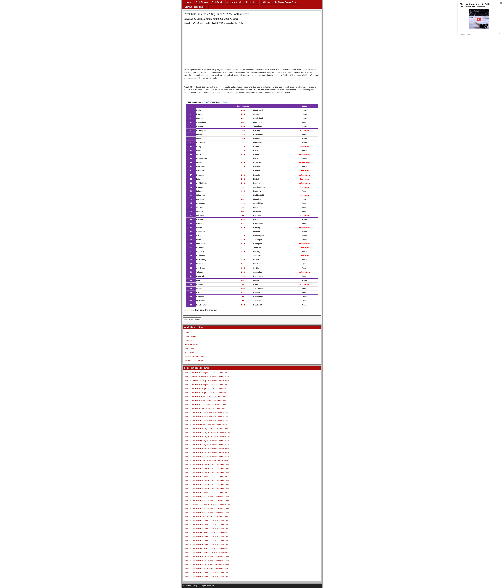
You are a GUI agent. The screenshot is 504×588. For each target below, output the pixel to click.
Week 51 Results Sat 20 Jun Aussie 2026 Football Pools (206, 417)
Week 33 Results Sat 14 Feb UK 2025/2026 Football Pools (207, 489)
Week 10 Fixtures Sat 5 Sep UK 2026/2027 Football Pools (207, 381)
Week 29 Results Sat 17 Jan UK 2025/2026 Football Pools (207, 509)
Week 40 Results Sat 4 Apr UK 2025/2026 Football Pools (206, 461)
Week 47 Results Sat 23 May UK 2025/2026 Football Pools (207, 433)
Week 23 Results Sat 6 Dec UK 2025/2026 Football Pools (207, 533)
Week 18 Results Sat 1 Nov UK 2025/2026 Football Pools (207, 553)
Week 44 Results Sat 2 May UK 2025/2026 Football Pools (207, 445)
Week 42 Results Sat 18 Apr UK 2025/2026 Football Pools (207, 453)
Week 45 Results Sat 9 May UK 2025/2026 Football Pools (207, 441)
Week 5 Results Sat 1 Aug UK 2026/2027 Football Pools (206, 393)
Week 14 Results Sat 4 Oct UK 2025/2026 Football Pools (206, 569)
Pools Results (217, 2)
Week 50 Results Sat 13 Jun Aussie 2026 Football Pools (206, 421)
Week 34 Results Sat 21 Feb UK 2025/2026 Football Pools (207, 485)
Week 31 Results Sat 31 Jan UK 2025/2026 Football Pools (207, 497)
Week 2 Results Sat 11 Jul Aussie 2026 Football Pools (205, 405)
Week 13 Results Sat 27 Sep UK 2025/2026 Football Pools (207, 573)
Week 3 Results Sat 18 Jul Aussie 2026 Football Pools (205, 401)
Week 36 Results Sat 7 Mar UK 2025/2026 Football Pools (206, 477)
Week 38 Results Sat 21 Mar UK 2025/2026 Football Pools (207, 469)
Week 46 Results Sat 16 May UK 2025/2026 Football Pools (207, 437)
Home (188, 2)
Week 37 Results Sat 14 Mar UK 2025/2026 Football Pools (207, 473)
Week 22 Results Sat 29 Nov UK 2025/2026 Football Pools (207, 537)
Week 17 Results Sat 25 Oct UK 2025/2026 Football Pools (207, 557)
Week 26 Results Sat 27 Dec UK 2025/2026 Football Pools (207, 521)
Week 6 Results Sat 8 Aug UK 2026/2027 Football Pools (206, 389)
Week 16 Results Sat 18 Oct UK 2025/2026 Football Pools (207, 561)
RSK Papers (266, 2)
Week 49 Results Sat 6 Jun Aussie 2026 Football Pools (206, 425)
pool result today (307, 72)
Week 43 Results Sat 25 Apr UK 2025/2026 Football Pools (207, 449)
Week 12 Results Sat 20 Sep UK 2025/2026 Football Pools (207, 577)
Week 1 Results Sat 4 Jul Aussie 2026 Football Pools (205, 409)
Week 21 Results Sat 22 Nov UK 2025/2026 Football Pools (207, 541)
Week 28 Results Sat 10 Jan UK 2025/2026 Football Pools (207, 513)
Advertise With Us (234, 2)
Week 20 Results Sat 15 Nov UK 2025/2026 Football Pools (207, 545)
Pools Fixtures (202, 2)
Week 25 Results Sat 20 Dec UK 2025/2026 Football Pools (207, 525)
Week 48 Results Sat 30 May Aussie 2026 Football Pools (206, 429)
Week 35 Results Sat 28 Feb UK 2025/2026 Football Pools (207, 481)
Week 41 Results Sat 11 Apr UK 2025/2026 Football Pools (207, 457)
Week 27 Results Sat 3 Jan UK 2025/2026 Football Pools (206, 517)
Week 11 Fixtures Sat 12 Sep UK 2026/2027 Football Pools (207, 505)
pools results (189, 78)
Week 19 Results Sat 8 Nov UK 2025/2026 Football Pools (207, 549)
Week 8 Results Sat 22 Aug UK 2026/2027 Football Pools (216, 14)
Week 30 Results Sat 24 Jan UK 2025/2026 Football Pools (207, 501)
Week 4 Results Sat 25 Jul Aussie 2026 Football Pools (205, 397)
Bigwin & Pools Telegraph (196, 7)
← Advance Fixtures (192, 319)
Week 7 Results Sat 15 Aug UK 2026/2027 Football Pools (206, 385)
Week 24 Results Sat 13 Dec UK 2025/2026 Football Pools (207, 529)
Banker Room (252, 2)
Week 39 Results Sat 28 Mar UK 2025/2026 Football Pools (207, 465)
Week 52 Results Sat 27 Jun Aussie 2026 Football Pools (206, 413)
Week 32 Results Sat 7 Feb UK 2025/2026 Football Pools (206, 493)
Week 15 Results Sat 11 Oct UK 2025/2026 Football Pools (207, 565)
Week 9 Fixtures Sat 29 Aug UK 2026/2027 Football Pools (207, 377)
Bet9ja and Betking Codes (286, 2)
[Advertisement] (252, 48)
